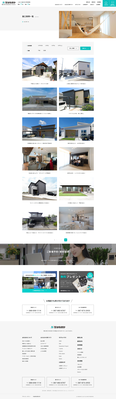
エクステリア (43, 343)
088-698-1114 (35, 311)
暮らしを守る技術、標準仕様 (28, 351)
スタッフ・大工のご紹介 (82, 369)
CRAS (60, 341)
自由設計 (24, 353)
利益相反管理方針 (36, 396)
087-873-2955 (84, 311)
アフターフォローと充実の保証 (29, 356)
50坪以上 (60, 45)
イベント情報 (80, 352)
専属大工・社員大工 (26, 343)
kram (60, 356)
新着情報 (79, 355)
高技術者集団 (25, 358)
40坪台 (53, 45)
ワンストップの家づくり (27, 348)
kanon (60, 358)
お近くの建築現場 (44, 346)
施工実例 (43, 341)
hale (60, 343)
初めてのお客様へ (26, 341)
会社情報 (79, 361)
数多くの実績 (25, 361)
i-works (61, 348)
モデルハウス (62, 337)
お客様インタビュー (63, 365)
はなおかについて (27, 337)
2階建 (44, 50)
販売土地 (79, 337)
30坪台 (47, 45)
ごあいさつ (79, 364)
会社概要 (79, 367)
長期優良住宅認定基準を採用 (29, 346)
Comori (61, 351)
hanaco (79, 372)
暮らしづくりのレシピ (82, 357)
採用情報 (79, 345)
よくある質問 (43, 351)
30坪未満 (40, 45)
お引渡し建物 (44, 348)
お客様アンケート (63, 368)
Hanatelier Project (63, 346)
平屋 (39, 50)
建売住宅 (79, 341)
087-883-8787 (59, 311)
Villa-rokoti (62, 353)
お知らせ (79, 349)
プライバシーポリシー (26, 396)
